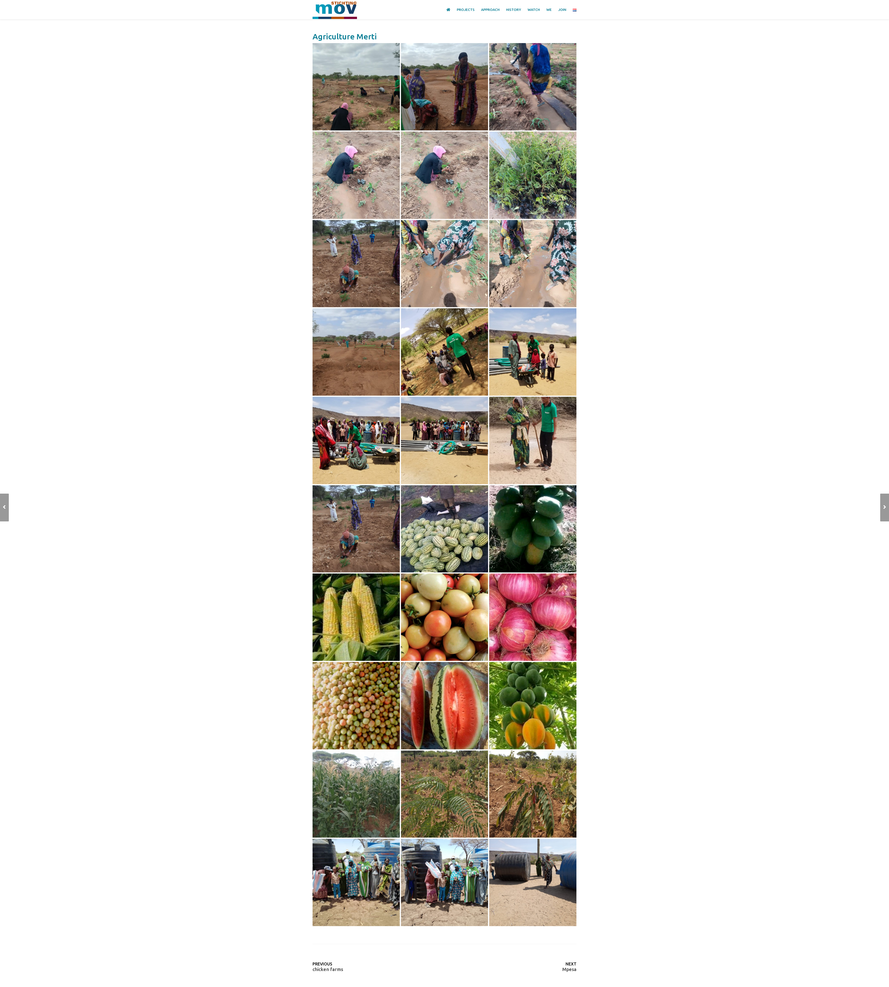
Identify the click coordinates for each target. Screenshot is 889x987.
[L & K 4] (356, 440)
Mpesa (569, 969)
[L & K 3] (444, 440)
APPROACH (490, 10)
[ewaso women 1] (444, 529)
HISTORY (513, 10)
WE (549, 10)
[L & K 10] (356, 263)
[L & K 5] (532, 352)
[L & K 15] (356, 86)
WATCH (534, 10)
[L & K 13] (532, 86)
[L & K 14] (444, 86)
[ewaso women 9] (356, 794)
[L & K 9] (444, 263)
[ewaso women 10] (444, 794)
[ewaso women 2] (532, 529)
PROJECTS (466, 10)
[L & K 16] (356, 882)
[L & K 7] (356, 352)
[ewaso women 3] (356, 617)
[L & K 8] (532, 263)
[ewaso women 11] (532, 794)
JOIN (562, 10)
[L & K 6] (444, 352)
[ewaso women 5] (444, 617)
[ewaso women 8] (532, 705)
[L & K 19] (532, 882)
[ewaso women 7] (444, 705)
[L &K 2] (532, 440)
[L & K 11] (532, 175)
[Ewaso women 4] (532, 617)
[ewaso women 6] (356, 705)
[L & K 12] (356, 175)
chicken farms (328, 969)
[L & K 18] (444, 882)
